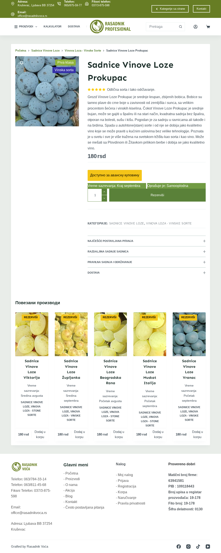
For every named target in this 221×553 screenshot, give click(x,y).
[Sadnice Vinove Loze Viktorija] (31, 334)
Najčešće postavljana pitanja (110, 241)
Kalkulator (53, 26)
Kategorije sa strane (172, 8)
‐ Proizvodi (71, 479)
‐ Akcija (69, 490)
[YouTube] (208, 546)
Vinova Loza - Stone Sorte (32, 411)
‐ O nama (70, 485)
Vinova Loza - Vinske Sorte (169, 223)
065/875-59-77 (73, 5)
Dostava (74, 26)
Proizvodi (26, 26)
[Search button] (181, 27)
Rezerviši (157, 195)
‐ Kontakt (70, 502)
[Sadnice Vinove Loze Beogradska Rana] (110, 334)
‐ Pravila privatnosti (130, 503)
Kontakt (201, 8)
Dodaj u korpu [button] (40, 434)
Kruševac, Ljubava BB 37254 (36, 5)
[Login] (195, 27)
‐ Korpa (121, 492)
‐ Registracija (126, 486)
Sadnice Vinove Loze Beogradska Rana (110, 372)
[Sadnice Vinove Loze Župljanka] (71, 334)
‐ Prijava (122, 481)
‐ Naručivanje (126, 498)
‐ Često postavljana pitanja (83, 507)
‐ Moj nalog (124, 475)
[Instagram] (188, 546)
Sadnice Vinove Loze (126, 223)
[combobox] (161, 26)
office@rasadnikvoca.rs (32, 15)
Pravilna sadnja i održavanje (110, 262)
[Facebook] (179, 546)
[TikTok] (198, 546)
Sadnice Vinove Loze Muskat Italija (150, 372)
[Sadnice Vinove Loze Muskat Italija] (149, 334)
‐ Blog (68, 496)
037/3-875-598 (100, 5)
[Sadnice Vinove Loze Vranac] (189, 334)
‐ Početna (70, 473)
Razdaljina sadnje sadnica (108, 251)
